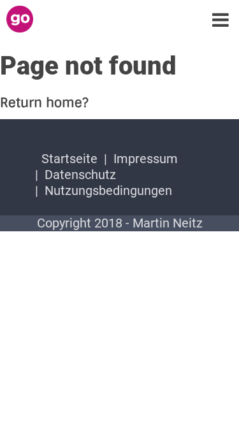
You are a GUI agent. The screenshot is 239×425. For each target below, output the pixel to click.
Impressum (145, 158)
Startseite (69, 158)
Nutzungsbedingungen (108, 190)
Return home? (44, 102)
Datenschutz (80, 174)
